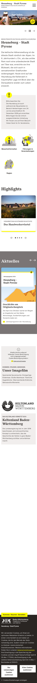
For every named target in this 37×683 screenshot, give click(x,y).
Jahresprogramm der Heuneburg (18, 322)
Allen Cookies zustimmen (27, 669)
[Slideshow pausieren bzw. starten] (30, 31)
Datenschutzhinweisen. (26, 650)
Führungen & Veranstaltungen (27, 150)
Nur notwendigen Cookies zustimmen (9, 671)
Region (9, 173)
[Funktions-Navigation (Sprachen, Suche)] (34, 5)
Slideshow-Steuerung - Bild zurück (26, 31)
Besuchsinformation (9, 149)
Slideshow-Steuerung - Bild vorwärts (34, 31)
